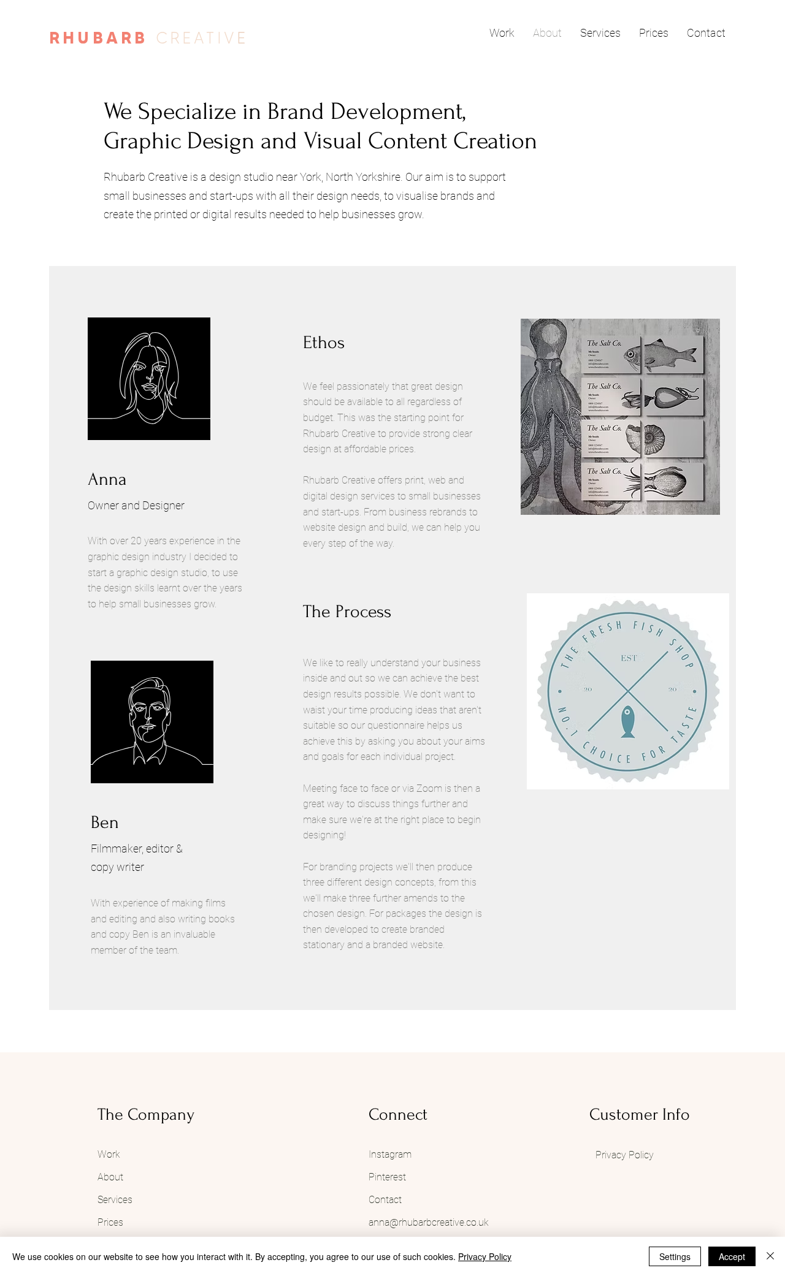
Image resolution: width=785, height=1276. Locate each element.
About (112, 1177)
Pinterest (387, 1177)
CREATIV (196, 38)
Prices (110, 1222)
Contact (385, 1200)
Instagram (391, 1154)
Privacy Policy (484, 1256)
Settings (675, 1256)
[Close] (770, 1256)
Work (109, 1154)
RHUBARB (102, 38)
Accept (732, 1256)
